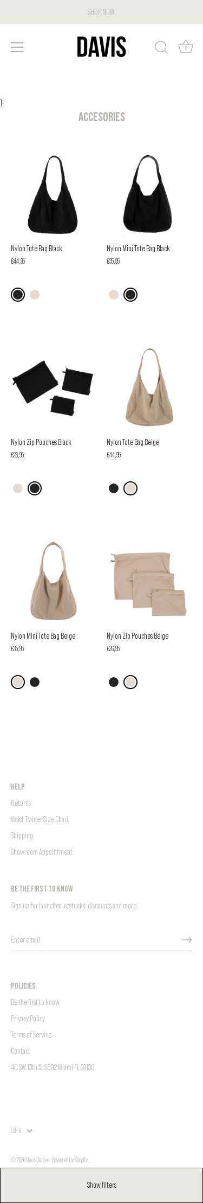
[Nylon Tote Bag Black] (53, 194)
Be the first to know (35, 1002)
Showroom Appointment (42, 851)
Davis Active (38, 1160)
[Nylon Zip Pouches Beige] (149, 581)
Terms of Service (31, 1034)
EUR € (16, 1130)
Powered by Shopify (70, 1160)
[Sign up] (186, 939)
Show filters (101, 1184)
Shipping (22, 835)
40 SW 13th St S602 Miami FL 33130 (53, 1067)
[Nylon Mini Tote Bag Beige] (53, 581)
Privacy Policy (28, 1018)
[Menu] (17, 47)
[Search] (161, 49)
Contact (20, 1050)
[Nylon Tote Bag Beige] (149, 387)
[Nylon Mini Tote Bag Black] (149, 194)
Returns (21, 802)
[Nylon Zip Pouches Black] (53, 387)
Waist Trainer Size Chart (40, 819)
